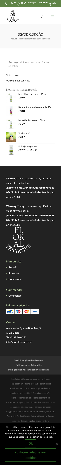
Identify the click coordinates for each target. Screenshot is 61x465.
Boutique (31, 3)
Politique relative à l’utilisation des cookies (28, 369)
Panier (42, 3)
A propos (13, 273)
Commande (14, 278)
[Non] (57, 444)
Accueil (14, 38)
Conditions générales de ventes (29, 360)
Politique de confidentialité (29, 365)
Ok (30, 443)
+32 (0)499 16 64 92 (17, 4)
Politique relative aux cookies (30, 455)
